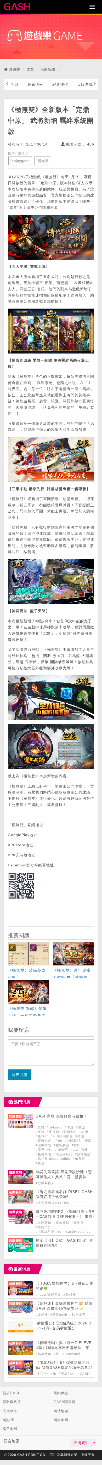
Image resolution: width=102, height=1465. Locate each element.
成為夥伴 (10, 1411)
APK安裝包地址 (21, 855)
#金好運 (42, 1314)
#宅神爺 (53, 1132)
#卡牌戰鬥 (73, 1141)
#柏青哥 (79, 1159)
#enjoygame (20, 161)
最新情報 (35, 84)
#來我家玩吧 (64, 1154)
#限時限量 (65, 1136)
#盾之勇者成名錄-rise (52, 1203)
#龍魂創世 (69, 1132)
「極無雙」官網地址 (25, 825)
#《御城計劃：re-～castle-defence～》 (67, 1232)
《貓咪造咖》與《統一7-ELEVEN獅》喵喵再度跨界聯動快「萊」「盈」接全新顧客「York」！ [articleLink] (64, 1348)
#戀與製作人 (45, 1183)
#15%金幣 (78, 1314)
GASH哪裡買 (64, 1402)
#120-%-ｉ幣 (47, 1374)
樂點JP (9, 1420)
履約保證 (61, 1393)
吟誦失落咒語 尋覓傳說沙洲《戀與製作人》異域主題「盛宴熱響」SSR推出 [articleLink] (64, 1177)
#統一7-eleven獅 (67, 1354)
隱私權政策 (12, 1402)
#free (58, 1141)
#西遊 (40, 1163)
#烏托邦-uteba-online (53, 1159)
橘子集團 (10, 1429)
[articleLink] (28, 960)
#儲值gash (59, 1314)
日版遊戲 (85, 84)
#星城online (46, 1136)
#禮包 (79, 1136)
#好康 (84, 1132)
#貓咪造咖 (44, 1354)
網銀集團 (61, 1420)
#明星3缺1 (67, 1374)
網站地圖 (61, 1411)
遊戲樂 (14, 69)
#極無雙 (42, 161)
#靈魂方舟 (44, 1141)
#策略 (41, 1127)
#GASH (69, 1294)
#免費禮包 (44, 1154)
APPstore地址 (20, 845)
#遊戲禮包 (44, 1145)
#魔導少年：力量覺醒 (52, 1149)
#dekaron (55, 1127)
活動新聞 (48, 69)
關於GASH (12, 1393)
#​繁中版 (78, 1223)
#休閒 (76, 1145)
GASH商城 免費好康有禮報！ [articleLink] (61, 1116)
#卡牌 (70, 1127)
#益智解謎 (62, 1145)
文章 (30, 69)
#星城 (80, 1127)
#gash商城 (79, 1149)
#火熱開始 (44, 1223)
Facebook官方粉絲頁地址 (31, 865)
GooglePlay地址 (22, 835)
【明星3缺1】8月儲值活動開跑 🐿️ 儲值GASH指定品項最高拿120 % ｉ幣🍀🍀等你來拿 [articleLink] (64, 1368)
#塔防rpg (43, 1227)
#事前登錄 (62, 1223)
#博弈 (87, 1141)
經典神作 (60, 84)
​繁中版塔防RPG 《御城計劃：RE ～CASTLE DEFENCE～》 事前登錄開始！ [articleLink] (66, 1217)
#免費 (41, 1132)
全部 (14, 84)
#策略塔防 (83, 1154)
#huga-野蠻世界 (49, 1294)
